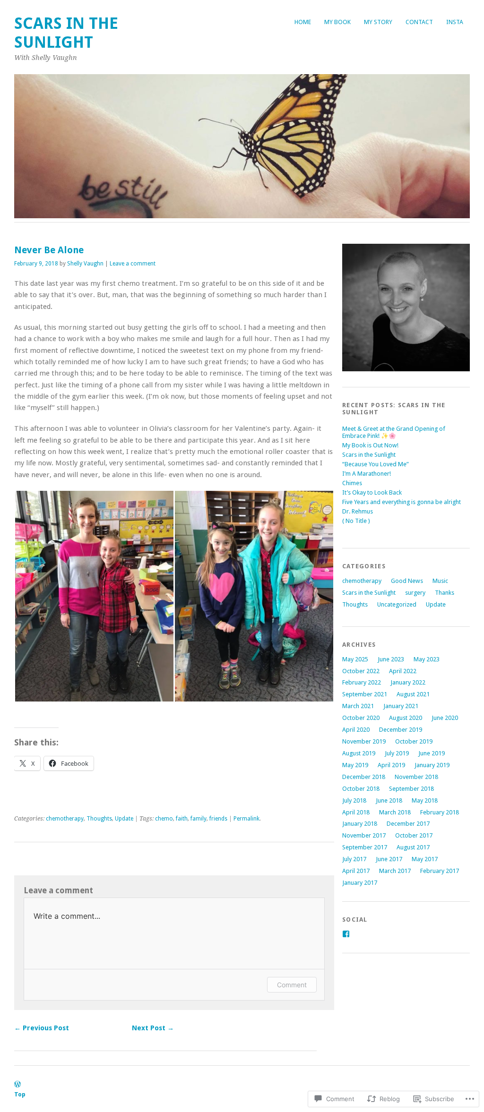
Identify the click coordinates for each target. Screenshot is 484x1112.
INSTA (454, 22)
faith (182, 818)
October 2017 (413, 835)
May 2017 (425, 859)
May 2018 (425, 800)
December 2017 (408, 823)
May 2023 (427, 659)
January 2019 (432, 765)
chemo (164, 818)
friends (218, 818)
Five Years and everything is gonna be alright (401, 501)
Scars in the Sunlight (66, 32)
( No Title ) (356, 520)
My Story (378, 22)
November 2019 (364, 741)
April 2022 (402, 671)
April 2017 (356, 870)
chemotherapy (65, 818)
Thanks (444, 592)
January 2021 (400, 706)
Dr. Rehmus (357, 511)
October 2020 (361, 717)
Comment (292, 985)
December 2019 (400, 729)
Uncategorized (396, 604)
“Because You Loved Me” (375, 464)
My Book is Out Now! (370, 445)
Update (124, 818)
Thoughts (99, 818)
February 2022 (361, 682)
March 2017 (395, 870)
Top (20, 1094)
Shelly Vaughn (85, 263)
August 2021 (413, 694)
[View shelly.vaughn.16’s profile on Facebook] (346, 934)
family (198, 818)
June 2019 (431, 753)
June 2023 (391, 659)
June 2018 (389, 800)
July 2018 (354, 800)
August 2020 (405, 717)
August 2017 (413, 847)
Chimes (352, 483)
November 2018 (416, 776)
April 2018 (356, 812)
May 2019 (355, 765)
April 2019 (391, 765)
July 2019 (397, 753)
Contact (419, 22)
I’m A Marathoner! (366, 473)
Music (440, 580)
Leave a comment (133, 263)
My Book (337, 22)
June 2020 (445, 717)
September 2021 (364, 694)
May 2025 (355, 659)
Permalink (246, 818)
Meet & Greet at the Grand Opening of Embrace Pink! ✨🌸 (393, 432)
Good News (407, 580)
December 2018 (363, 776)
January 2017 (359, 882)
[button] (94, 596)
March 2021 (358, 706)
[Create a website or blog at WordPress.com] (17, 1084)
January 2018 (359, 823)
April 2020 (356, 729)
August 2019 (358, 753)
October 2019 (413, 741)
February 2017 (439, 870)
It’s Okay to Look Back (372, 492)
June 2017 (389, 859)
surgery (415, 592)
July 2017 (354, 859)
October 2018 (361, 788)
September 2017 (364, 847)
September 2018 (411, 788)
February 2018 (439, 812)
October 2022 (361, 671)
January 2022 (407, 682)
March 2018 (395, 812)
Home (302, 22)
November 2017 (364, 835)
